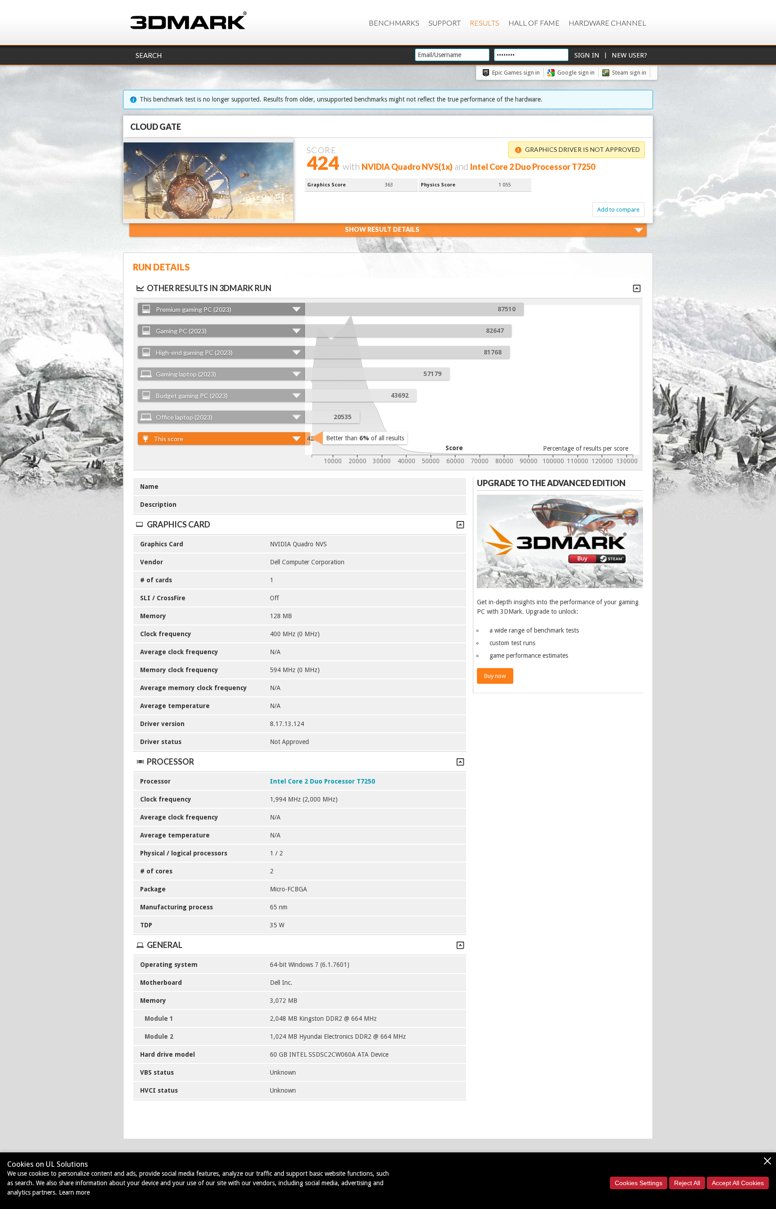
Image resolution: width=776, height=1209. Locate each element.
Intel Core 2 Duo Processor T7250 (322, 781)
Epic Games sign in (516, 72)
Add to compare (618, 209)
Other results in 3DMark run (209, 288)
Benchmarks (394, 22)
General (164, 945)
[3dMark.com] (188, 21)
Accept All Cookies (738, 1183)
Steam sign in (629, 72)
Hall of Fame (534, 22)
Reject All (687, 1183)
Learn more (74, 1192)
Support (444, 22)
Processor (170, 761)
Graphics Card (178, 524)
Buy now (495, 676)
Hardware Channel (607, 22)
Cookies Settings (638, 1183)
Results (484, 22)
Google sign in (576, 72)
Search (149, 55)
